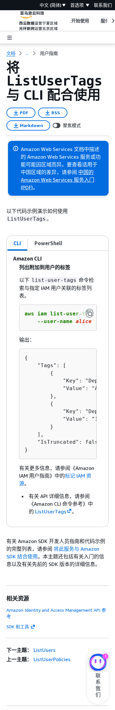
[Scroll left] (66, 21)
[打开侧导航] (9, 38)
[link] (49, 53)
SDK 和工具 (17, 626)
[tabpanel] (57, 389)
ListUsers (45, 650)
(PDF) (27, 187)
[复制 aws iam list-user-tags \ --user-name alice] (89, 313)
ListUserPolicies (52, 659)
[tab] (17, 243)
